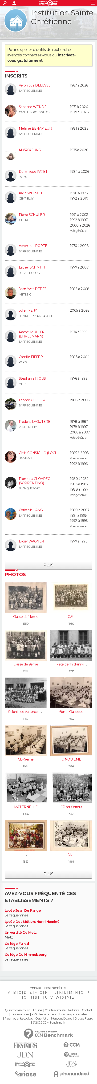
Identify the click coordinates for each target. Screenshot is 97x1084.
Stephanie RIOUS (32, 378)
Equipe (37, 1010)
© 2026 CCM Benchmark (48, 1022)
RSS (34, 1014)
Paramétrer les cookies (18, 1018)
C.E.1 (71, 617)
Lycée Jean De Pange (23, 911)
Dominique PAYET (33, 171)
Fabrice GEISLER (32, 400)
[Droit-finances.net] (71, 1055)
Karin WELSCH (30, 193)
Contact (87, 1010)
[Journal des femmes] (25, 1045)
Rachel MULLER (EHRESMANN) (31, 334)
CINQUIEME (71, 759)
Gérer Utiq (41, 1018)
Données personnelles (73, 1014)
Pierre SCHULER (32, 215)
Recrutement (48, 1014)
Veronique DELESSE (34, 85)
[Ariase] (25, 1073)
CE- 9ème (26, 759)
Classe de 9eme (25, 664)
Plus (48, 565)
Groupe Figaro (83, 1018)
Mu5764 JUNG (30, 150)
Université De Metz (21, 933)
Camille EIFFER (31, 357)
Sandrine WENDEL (33, 107)
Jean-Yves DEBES (33, 289)
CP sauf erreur (71, 807)
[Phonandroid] (71, 1074)
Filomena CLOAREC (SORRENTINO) (34, 481)
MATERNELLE (25, 807)
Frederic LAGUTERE (34, 421)
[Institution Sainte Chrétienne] (15, 20)
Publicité (73, 1010)
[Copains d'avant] (25, 1064)
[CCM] (71, 1045)
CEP (71, 854)
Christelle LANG (31, 510)
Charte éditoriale (55, 1010)
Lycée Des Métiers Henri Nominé (32, 922)
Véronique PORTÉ (33, 246)
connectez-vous (37, 55)
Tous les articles (19, 1014)
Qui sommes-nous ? (17, 1010)
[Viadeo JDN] (71, 1064)
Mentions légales (61, 1018)
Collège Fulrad (17, 944)
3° (26, 854)
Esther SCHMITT (32, 267)
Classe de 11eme (25, 617)
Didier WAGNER (31, 541)
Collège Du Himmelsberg (26, 955)
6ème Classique (71, 712)
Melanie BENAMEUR (35, 128)
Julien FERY (28, 310)
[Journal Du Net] (25, 1055)
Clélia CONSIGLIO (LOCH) (38, 453)
